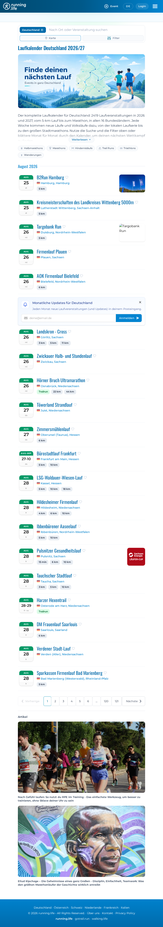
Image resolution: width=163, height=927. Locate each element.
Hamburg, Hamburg (55, 183)
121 (116, 701)
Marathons (59, 148)
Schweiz (76, 907)
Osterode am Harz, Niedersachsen (65, 606)
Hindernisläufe (83, 148)
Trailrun (43, 391)
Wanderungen (32, 154)
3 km (42, 343)
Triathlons (130, 148)
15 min (43, 562)
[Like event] (66, 177)
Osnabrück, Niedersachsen (60, 386)
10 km (54, 465)
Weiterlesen (80, 139)
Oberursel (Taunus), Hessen (60, 435)
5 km (42, 188)
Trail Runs (108, 148)
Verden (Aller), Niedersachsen (62, 654)
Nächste (132, 701)
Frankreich (111, 907)
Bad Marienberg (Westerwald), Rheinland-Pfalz (74, 678)
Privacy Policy (125, 913)
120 (106, 701)
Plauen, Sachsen (52, 257)
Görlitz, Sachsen (52, 337)
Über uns (93, 913)
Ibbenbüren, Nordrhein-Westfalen (65, 532)
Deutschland (42, 907)
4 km (42, 513)
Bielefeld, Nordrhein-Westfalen (63, 281)
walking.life (100, 918)
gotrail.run (82, 918)
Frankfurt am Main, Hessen (60, 459)
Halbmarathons (33, 148)
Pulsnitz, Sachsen (53, 556)
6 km (42, 287)
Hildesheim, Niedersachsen (60, 507)
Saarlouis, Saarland (54, 630)
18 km (66, 489)
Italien (125, 907)
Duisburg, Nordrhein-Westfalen (63, 232)
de (128, 6)
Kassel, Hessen (51, 483)
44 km (70, 391)
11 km (65, 343)
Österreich (61, 907)
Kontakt (107, 913)
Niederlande (93, 907)
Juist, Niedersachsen (55, 410)
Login (142, 6)
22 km (57, 391)
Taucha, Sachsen (52, 581)
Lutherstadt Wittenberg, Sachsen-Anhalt (70, 208)
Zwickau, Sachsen (53, 362)
